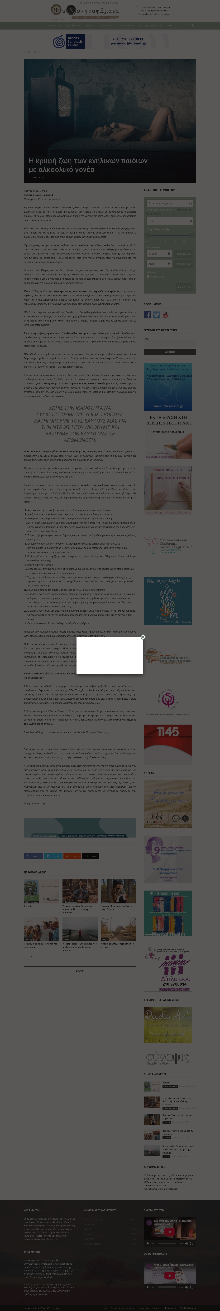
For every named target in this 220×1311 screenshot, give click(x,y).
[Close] (143, 637)
